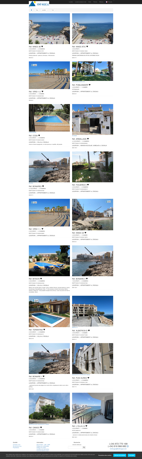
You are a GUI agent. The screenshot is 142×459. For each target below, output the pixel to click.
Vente (89, 2)
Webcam (101, 2)
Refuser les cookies (119, 455)
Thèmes (95, 2)
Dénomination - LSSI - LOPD (43, 444)
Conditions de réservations (43, 449)
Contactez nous (16, 444)
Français (109, 2)
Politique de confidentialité (43, 446)
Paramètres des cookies (104, 455)
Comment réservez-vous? (43, 450)
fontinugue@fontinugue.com (118, 449)
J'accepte (131, 455)
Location (71, 2)
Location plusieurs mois (80, 2)
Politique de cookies (41, 447)
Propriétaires (16, 447)
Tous (37, 10)
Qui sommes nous (17, 446)
